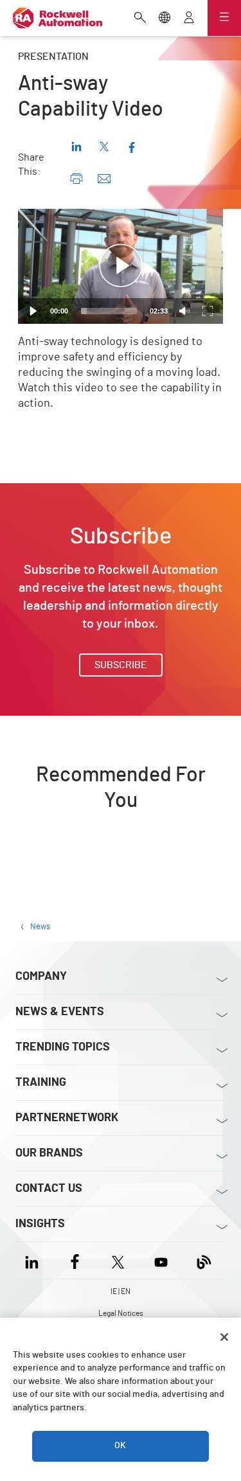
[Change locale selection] (164, 18)
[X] (118, 1260)
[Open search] (140, 18)
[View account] (189, 18)
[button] (121, 266)
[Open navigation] (224, 18)
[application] (120, 266)
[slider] (109, 311)
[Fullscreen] (207, 311)
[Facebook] (75, 1260)
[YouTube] (161, 1260)
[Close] (224, 1337)
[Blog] (204, 1260)
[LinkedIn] (34, 1260)
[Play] (33, 311)
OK (120, 1445)
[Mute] (184, 311)
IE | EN (120, 1291)
